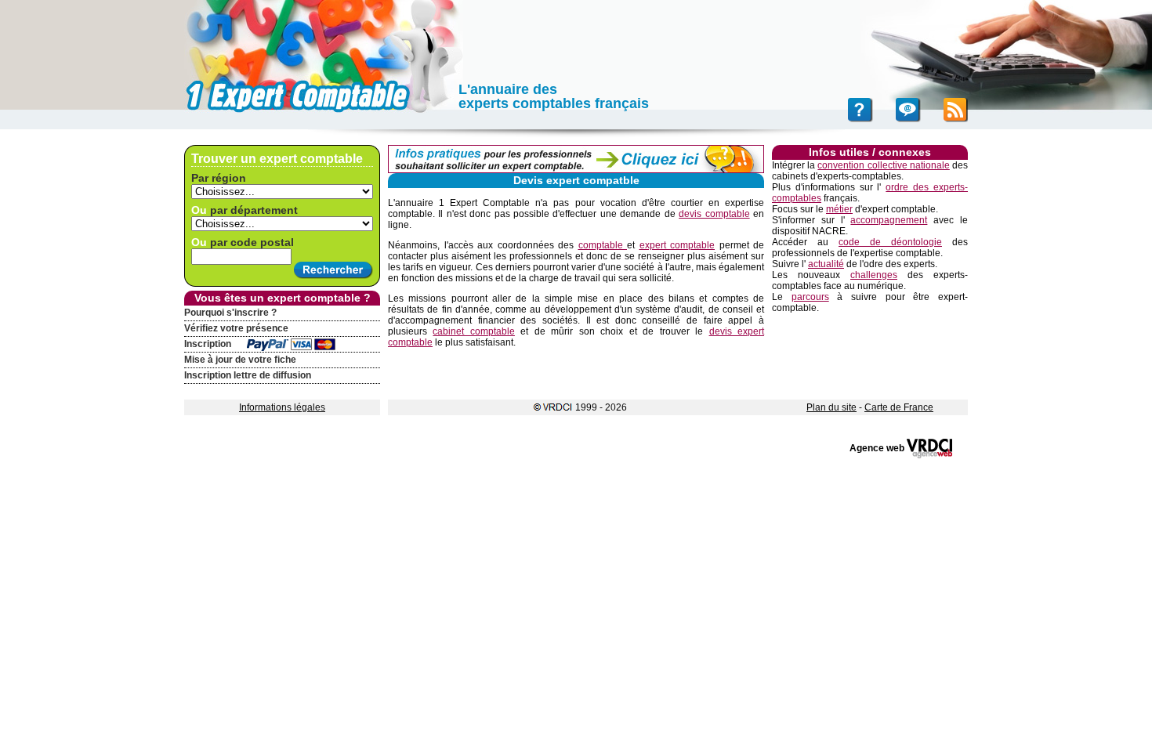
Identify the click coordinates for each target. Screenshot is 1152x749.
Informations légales (282, 407)
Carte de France (898, 407)
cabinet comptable (473, 331)
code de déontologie (890, 242)
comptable (603, 245)
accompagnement (888, 220)
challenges (873, 275)
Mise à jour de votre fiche (240, 359)
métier (839, 209)
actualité (826, 264)
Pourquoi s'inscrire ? (230, 312)
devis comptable (714, 213)
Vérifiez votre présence (236, 328)
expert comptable (677, 245)
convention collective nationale (883, 165)
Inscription (207, 343)
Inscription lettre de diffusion (247, 375)
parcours (810, 296)
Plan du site (831, 407)
